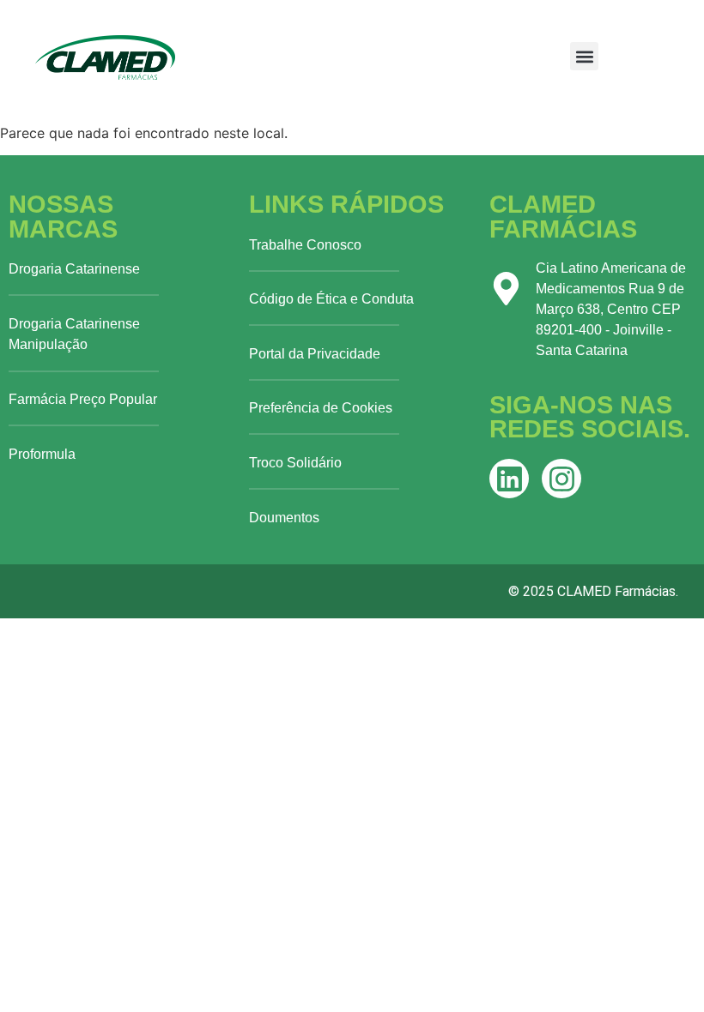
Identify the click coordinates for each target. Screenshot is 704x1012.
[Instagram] (561, 478)
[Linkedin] (509, 478)
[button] (584, 56)
